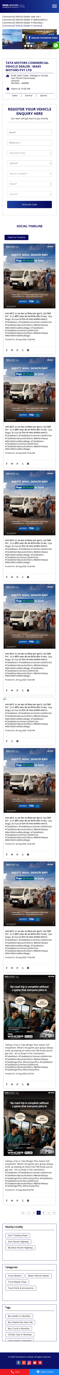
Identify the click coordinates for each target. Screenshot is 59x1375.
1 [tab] (25, 45)
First (23, 1213)
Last (54, 1213)
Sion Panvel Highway (18, 1241)
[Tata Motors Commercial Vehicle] (13, 6)
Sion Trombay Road (18, 1235)
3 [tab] (31, 45)
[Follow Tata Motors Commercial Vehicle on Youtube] (35, 1363)
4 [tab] (34, 45)
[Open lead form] (43, 40)
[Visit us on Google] (24, 1363)
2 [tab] (28, 45)
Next (48, 1213)
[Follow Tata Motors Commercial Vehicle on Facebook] (18, 1363)
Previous (28, 1213)
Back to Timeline (16, 237)
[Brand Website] (40, 1363)
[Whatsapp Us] (56, 45)
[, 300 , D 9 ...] (29, 276)
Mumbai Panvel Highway (20, 1247)
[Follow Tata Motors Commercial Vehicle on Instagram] (29, 1363)
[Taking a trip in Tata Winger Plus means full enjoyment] (29, 1007)
